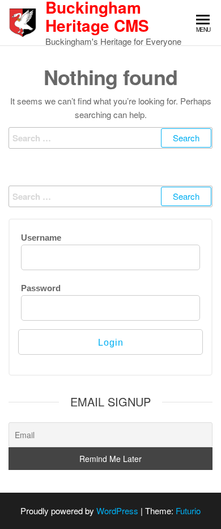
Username (41, 237)
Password (41, 288)
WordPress (117, 511)
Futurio (188, 511)
